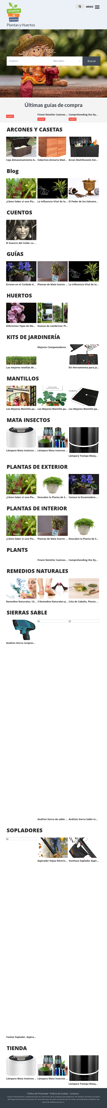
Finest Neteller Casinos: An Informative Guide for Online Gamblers (52, 114)
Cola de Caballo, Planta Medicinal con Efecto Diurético (84, 601)
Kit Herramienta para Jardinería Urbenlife (84, 367)
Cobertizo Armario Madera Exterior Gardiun (52, 160)
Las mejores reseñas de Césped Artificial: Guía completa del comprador (21, 367)
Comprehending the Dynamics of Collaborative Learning (84, 114)
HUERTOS (19, 295)
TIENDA (17, 1048)
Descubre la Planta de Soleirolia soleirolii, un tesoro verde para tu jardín (52, 497)
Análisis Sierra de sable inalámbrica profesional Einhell (52, 819)
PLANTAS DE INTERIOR (37, 508)
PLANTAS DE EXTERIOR (37, 466)
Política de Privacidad (37, 1093)
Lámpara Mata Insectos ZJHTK (52, 450)
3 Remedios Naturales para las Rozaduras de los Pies (52, 601)
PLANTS (10, 116)
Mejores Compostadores (51, 347)
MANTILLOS (23, 378)
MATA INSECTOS (28, 420)
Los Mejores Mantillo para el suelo (84, 409)
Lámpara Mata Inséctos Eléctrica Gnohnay (21, 450)
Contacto (74, 1093)
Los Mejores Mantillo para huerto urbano (21, 409)
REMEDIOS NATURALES (37, 571)
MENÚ (90, 6)
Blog (13, 171)
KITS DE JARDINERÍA (33, 337)
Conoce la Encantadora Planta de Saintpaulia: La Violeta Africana (84, 497)
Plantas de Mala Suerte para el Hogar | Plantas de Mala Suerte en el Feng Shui (52, 284)
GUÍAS (15, 254)
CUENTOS (19, 212)
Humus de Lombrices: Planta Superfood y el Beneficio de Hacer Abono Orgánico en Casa (52, 326)
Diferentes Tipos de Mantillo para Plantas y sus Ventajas (21, 326)
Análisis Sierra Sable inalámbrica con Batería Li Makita (84, 819)
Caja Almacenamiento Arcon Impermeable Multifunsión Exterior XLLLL (21, 160)
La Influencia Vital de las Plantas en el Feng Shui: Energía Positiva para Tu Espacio (52, 201)
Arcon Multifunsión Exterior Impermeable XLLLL (84, 160)
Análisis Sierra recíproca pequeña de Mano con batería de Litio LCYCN (21, 643)
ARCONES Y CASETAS (35, 129)
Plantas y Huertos (21, 25)
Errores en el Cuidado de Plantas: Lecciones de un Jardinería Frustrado (21, 284)
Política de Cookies (59, 1093)
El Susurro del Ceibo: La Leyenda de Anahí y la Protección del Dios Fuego (21, 243)
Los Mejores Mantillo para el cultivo (52, 409)
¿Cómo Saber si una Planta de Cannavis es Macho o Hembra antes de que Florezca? (21, 201)
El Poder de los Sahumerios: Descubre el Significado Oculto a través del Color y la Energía (84, 201)
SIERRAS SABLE (27, 612)
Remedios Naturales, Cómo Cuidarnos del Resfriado (21, 601)
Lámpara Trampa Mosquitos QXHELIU (84, 455)
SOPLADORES (25, 830)
